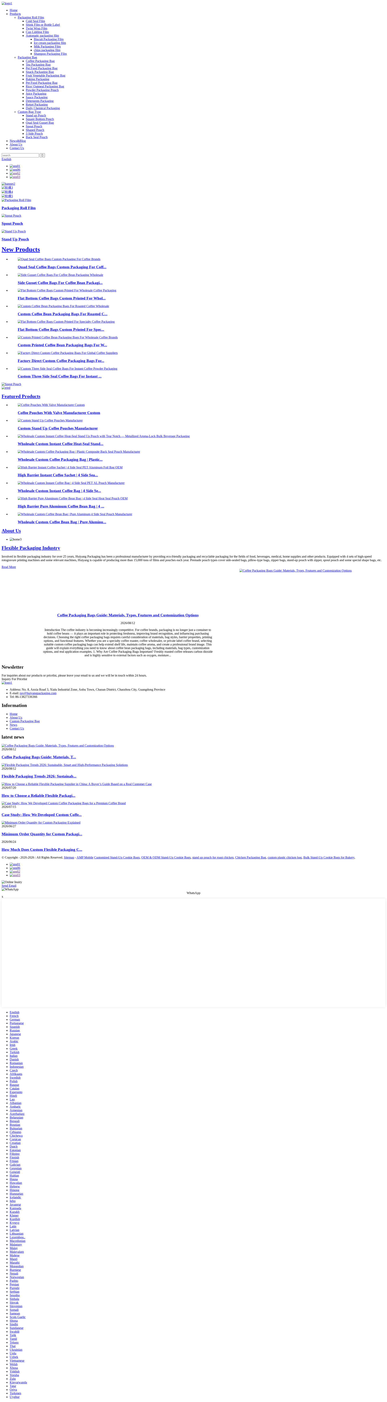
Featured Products (21, 396)
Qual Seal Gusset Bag (40, 122)
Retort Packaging (37, 104)
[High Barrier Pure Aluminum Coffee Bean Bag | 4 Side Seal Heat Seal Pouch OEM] (73, 498)
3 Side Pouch (34, 133)
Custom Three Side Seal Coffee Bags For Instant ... (60, 376)
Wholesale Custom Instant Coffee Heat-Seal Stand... (60, 444)
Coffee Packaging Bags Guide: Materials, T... (39, 757)
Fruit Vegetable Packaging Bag (45, 75)
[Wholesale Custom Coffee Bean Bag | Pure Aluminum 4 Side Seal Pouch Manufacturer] (75, 514)
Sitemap (69, 857)
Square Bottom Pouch (40, 119)
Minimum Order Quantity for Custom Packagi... (42, 834)
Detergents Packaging (40, 101)
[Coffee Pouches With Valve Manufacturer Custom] (51, 405)
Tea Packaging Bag (38, 64)
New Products (21, 249)
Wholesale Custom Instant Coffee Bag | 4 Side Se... (59, 491)
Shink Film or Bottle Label (43, 24)
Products (15, 14)
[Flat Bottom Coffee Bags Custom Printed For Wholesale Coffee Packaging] (67, 290)
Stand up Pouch (36, 115)
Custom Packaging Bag (25, 721)
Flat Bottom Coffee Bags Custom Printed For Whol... (62, 298)
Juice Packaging (36, 93)
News (13, 725)
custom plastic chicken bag (285, 857)
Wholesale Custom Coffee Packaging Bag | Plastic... (60, 459)
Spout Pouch (34, 126)
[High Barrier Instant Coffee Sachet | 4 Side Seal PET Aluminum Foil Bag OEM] (70, 467)
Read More (9, 567)
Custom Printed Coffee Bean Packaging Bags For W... (62, 345)
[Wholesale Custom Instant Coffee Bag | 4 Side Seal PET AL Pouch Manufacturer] (71, 483)
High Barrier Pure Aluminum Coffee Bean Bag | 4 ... (61, 506)
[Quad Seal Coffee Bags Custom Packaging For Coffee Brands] (59, 259)
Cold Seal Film (35, 21)
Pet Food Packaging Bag (41, 68)
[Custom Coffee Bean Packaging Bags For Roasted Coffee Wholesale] (63, 306)
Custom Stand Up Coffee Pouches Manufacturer (58, 428)
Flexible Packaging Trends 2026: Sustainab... (39, 776)
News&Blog (18, 141)
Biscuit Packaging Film (48, 39)
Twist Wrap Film (36, 28)
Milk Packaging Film (47, 46)
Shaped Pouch (35, 130)
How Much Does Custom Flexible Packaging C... (42, 849)
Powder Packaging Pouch (42, 90)
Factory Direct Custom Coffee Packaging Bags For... (61, 361)
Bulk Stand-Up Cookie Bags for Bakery (328, 857)
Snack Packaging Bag (40, 72)
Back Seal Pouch (37, 137)
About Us (16, 144)
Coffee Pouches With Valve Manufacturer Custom (59, 413)
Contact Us (17, 148)
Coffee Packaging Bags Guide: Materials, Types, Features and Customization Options (128, 615)
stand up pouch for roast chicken (213, 857)
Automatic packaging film (42, 35)
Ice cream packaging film (50, 43)
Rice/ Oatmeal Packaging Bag (45, 86)
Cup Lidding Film (37, 32)
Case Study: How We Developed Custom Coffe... (42, 815)
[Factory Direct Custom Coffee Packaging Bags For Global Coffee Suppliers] (68, 353)
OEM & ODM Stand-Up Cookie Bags (166, 857)
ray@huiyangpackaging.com (38, 693)
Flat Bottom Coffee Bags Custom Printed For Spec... (61, 329)
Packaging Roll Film (31, 17)
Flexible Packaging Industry (31, 548)
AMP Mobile (85, 857)
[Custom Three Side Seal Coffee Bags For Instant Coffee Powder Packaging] (67, 368)
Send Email (9, 885)
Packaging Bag (27, 57)
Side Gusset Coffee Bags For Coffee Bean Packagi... (60, 283)
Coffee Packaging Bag (40, 61)
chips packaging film (47, 50)
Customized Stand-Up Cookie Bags (117, 857)
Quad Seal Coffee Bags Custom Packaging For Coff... (62, 267)
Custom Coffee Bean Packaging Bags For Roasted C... (62, 314)
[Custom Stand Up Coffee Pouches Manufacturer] (50, 420)
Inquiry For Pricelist (14, 679)
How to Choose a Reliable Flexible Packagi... (38, 795)
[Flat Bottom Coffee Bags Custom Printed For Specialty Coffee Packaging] (66, 321)
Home (14, 10)
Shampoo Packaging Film (50, 53)
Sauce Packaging (37, 97)
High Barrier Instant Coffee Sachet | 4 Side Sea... (58, 475)
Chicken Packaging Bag (250, 857)
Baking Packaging (37, 79)
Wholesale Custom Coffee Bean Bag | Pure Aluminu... (62, 522)
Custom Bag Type (29, 111)
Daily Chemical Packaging (43, 108)
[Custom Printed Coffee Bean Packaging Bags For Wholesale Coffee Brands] (68, 337)
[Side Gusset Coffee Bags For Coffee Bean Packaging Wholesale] (60, 275)
